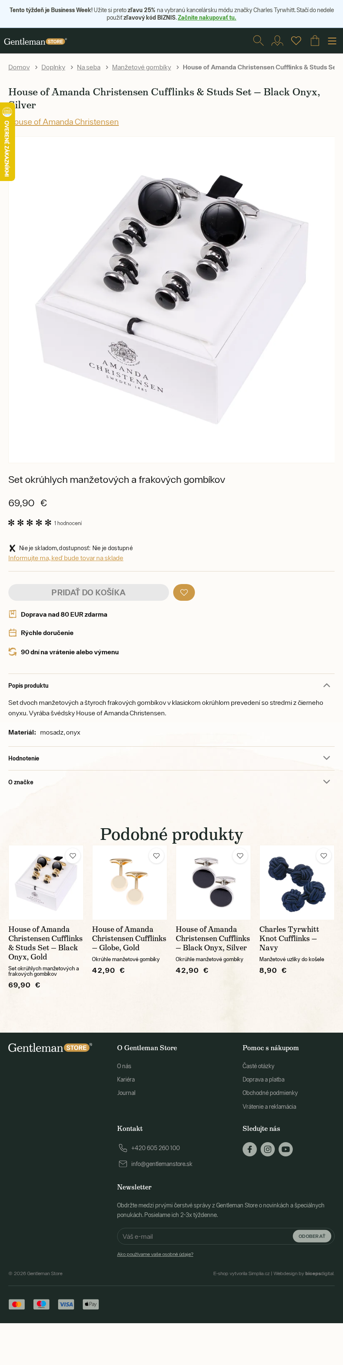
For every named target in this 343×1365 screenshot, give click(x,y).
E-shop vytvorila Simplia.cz (241, 1273)
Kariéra (126, 1079)
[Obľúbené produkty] (296, 40)
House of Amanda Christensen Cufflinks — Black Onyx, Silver (213, 938)
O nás (124, 1066)
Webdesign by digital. (304, 1273)
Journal (126, 1092)
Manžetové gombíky (141, 67)
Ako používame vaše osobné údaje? (155, 1254)
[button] (184, 592)
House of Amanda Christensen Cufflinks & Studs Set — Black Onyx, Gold (45, 943)
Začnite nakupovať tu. (207, 17)
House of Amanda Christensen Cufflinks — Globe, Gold (129, 938)
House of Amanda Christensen (63, 121)
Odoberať (312, 1236)
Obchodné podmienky (270, 1092)
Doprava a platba (263, 1079)
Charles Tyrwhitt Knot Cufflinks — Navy (289, 938)
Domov (19, 67)
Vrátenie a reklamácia (269, 1106)
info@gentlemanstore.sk (161, 1164)
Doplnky (53, 67)
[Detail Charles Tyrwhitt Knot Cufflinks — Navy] (297, 882)
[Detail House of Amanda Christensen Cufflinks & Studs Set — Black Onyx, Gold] (46, 882)
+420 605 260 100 (155, 1148)
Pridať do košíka (88, 592)
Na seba (88, 67)
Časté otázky (258, 1066)
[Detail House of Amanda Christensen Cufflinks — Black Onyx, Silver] (213, 882)
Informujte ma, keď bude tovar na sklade (65, 557)
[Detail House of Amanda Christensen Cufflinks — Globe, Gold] (129, 882)
